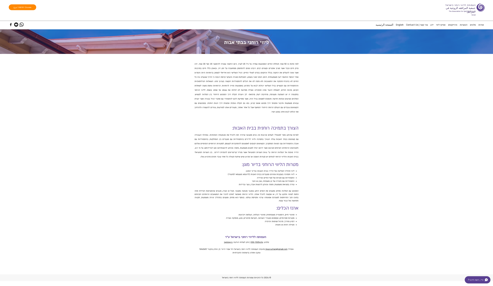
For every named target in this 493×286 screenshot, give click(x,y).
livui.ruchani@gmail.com (276, 249)
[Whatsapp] (22, 25)
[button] (473, 25)
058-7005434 (257, 242)
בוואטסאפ (228, 242)
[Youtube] (16, 25)
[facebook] (11, 25)
